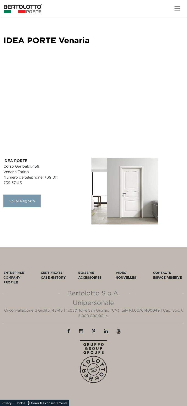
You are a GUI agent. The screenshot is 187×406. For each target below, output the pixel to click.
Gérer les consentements (49, 403)
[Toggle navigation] (177, 8)
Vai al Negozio (22, 201)
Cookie (20, 403)
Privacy (7, 403)
